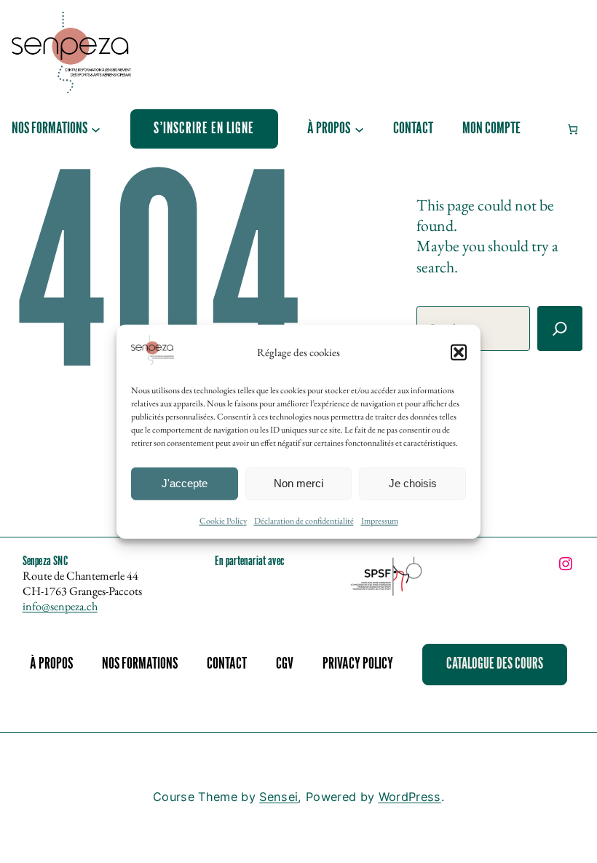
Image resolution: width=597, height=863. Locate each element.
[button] (458, 351)
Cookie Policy (223, 521)
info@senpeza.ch (60, 606)
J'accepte (184, 483)
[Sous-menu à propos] (359, 128)
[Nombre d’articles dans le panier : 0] (572, 129)
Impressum (379, 521)
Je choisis (413, 483)
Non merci (298, 483)
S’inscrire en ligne (204, 128)
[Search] (559, 328)
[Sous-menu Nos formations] (95, 128)
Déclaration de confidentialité (304, 521)
